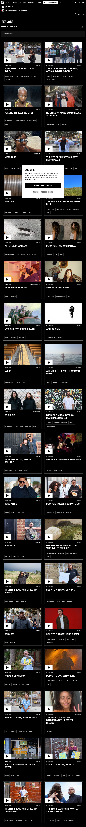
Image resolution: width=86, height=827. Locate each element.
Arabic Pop (19, 820)
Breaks (18, 382)
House (69, 209)
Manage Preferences (43, 192)
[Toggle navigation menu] (83, 2)
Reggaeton (60, 512)
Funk (6, 296)
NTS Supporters (50, 2)
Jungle (7, 80)
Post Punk (19, 426)
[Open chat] (75, 2)
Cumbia (78, 776)
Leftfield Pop (31, 120)
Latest (15, 2)
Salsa (15, 684)
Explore (23, 2)
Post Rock (50, 209)
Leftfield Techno (71, 553)
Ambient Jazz (61, 296)
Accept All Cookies (43, 186)
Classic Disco (64, 382)
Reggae (33, 76)
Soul (48, 76)
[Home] (2, 2)
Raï (26, 820)
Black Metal (21, 254)
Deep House (50, 601)
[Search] (60, 2)
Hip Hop (71, 76)
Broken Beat (51, 426)
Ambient (76, 209)
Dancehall (56, 76)
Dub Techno (9, 76)
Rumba (49, 776)
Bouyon (64, 124)
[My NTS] (79, 2)
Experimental (20, 120)
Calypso (13, 338)
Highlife (70, 776)
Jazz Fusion (51, 80)
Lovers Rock (25, 76)
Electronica (9, 120)
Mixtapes (31, 2)
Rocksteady (58, 471)
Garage (24, 213)
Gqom (13, 168)
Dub (17, 76)
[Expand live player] (83, 14)
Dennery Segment (68, 820)
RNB (75, 168)
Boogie (69, 601)
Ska (27, 684)
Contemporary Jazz (60, 423)
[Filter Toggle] (82, 26)
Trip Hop (60, 681)
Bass (7, 512)
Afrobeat (21, 338)
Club (6, 168)
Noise (34, 254)
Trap (57, 124)
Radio (8, 2)
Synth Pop (61, 639)
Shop (40, 2)
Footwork (50, 820)
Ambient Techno (71, 681)
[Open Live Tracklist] (78, 14)
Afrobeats (50, 512)
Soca (30, 213)
